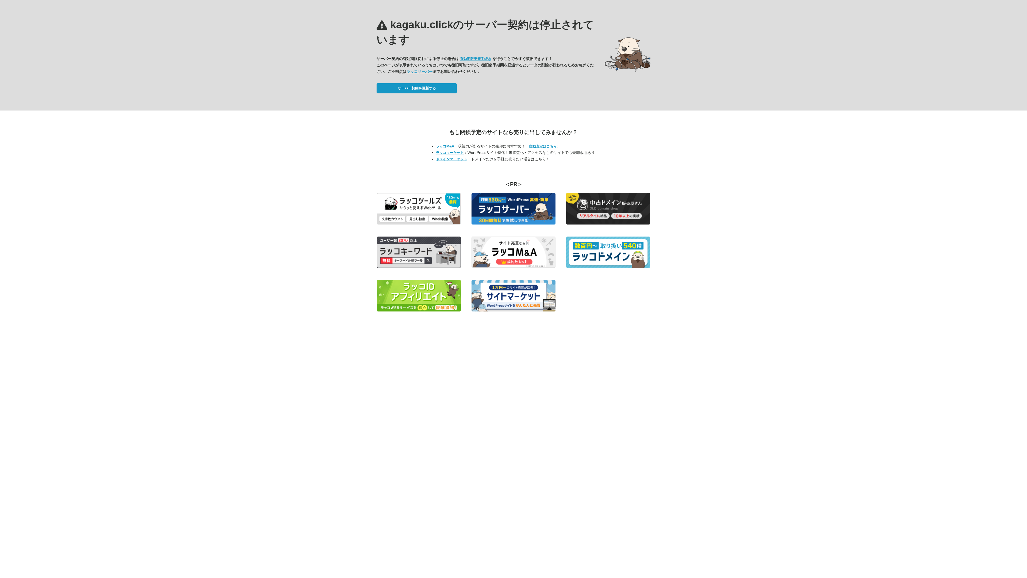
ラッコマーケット (450, 153)
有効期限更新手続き (475, 59)
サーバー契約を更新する (417, 88)
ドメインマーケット (451, 159)
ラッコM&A (445, 146)
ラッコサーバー (420, 71)
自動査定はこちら (543, 146)
